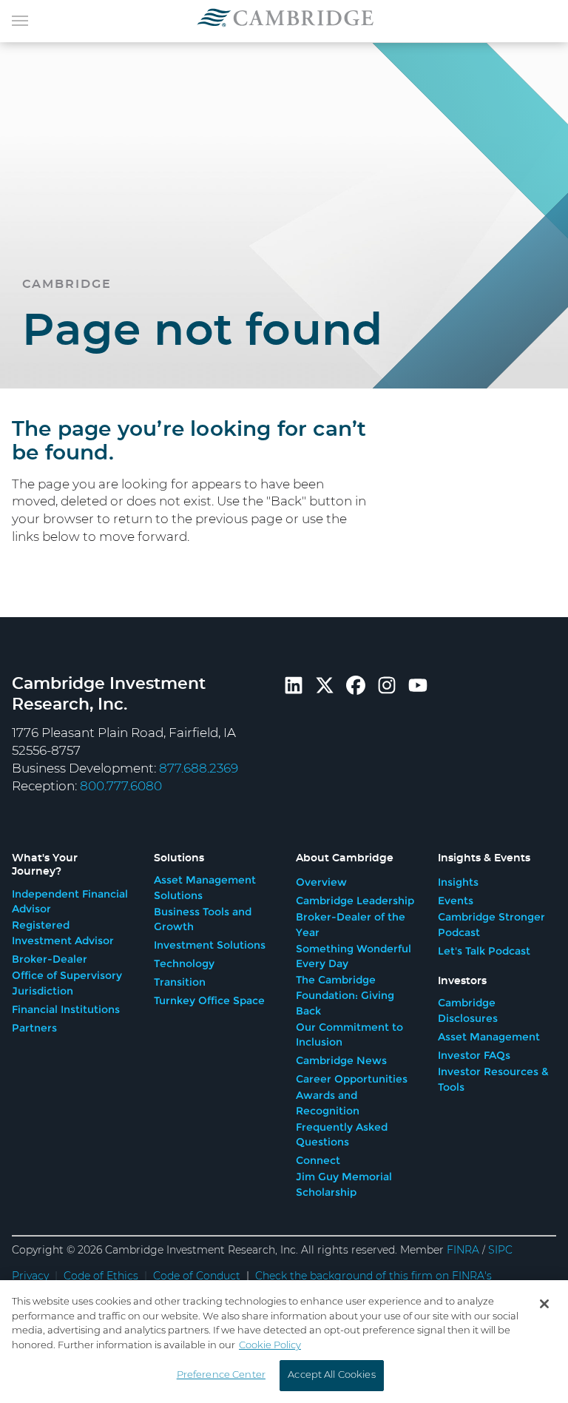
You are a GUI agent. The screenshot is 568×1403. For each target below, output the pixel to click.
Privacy (30, 1276)
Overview (321, 882)
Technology (184, 963)
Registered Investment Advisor (63, 932)
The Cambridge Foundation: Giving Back (345, 995)
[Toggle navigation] (20, 19)
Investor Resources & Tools (493, 1079)
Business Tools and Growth (202, 919)
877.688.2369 (198, 768)
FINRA (463, 1250)
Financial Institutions (66, 1009)
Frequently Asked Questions (342, 1134)
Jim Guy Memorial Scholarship (344, 1184)
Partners (34, 1027)
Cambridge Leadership (355, 900)
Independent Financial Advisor (70, 901)
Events (455, 900)
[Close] (544, 1304)
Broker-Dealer (49, 959)
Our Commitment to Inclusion (349, 1034)
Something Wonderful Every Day (353, 956)
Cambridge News (341, 1060)
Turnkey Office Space (209, 1000)
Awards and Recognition (327, 1103)
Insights (458, 882)
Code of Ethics (101, 1276)
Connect (318, 1160)
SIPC (500, 1250)
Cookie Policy (270, 1345)
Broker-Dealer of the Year (350, 924)
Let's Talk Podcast (484, 951)
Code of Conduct (196, 1276)
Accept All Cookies (331, 1375)
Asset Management (489, 1036)
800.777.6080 (121, 786)
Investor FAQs (474, 1055)
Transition (180, 982)
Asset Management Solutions (205, 887)
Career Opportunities (352, 1079)
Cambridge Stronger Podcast (491, 924)
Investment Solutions (210, 945)
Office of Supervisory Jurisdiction (67, 983)
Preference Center (221, 1375)
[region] (284, 1341)
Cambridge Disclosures (468, 1010)
